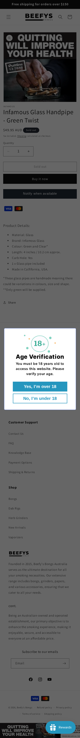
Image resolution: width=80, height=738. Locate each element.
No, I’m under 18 (40, 398)
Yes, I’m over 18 (40, 386)
